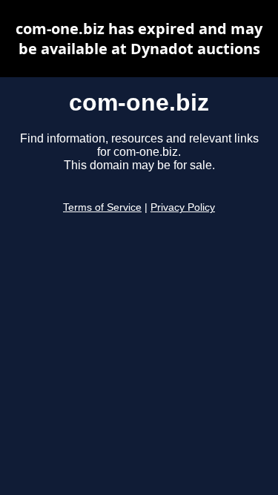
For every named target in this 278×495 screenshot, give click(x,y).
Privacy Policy (182, 207)
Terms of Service (102, 207)
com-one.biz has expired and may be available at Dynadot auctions (139, 39)
